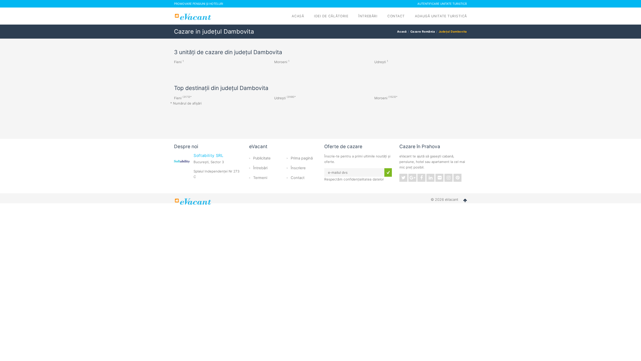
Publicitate (262, 158)
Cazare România (422, 31)
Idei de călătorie (331, 16)
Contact (396, 16)
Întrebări (367, 16)
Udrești (380, 62)
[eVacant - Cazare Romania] (193, 201)
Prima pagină (302, 158)
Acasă (298, 16)
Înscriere (298, 168)
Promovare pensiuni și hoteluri (198, 4)
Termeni (260, 177)
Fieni (178, 62)
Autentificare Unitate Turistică (442, 4)
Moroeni (280, 62)
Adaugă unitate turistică (441, 16)
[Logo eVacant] (193, 17)
